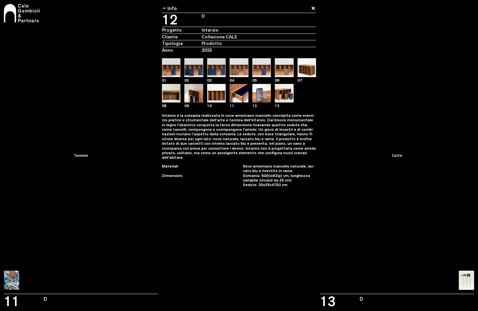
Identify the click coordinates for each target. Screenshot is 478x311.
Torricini (81, 155)
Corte (397, 155)
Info (169, 8)
